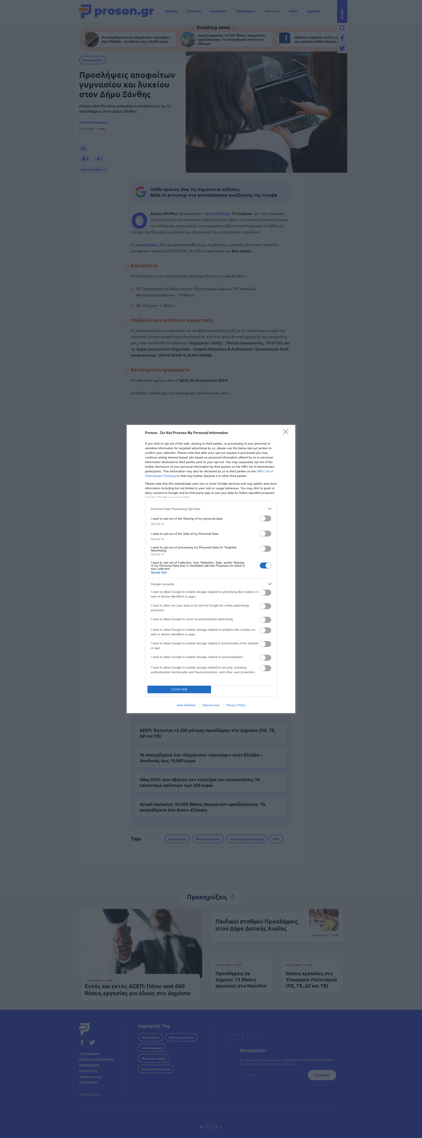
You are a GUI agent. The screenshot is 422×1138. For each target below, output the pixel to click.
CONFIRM (179, 689)
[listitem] (211, 508)
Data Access (211, 705)
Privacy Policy (236, 705)
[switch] (265, 518)
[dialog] (211, 569)
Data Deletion (186, 705)
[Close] (287, 433)
